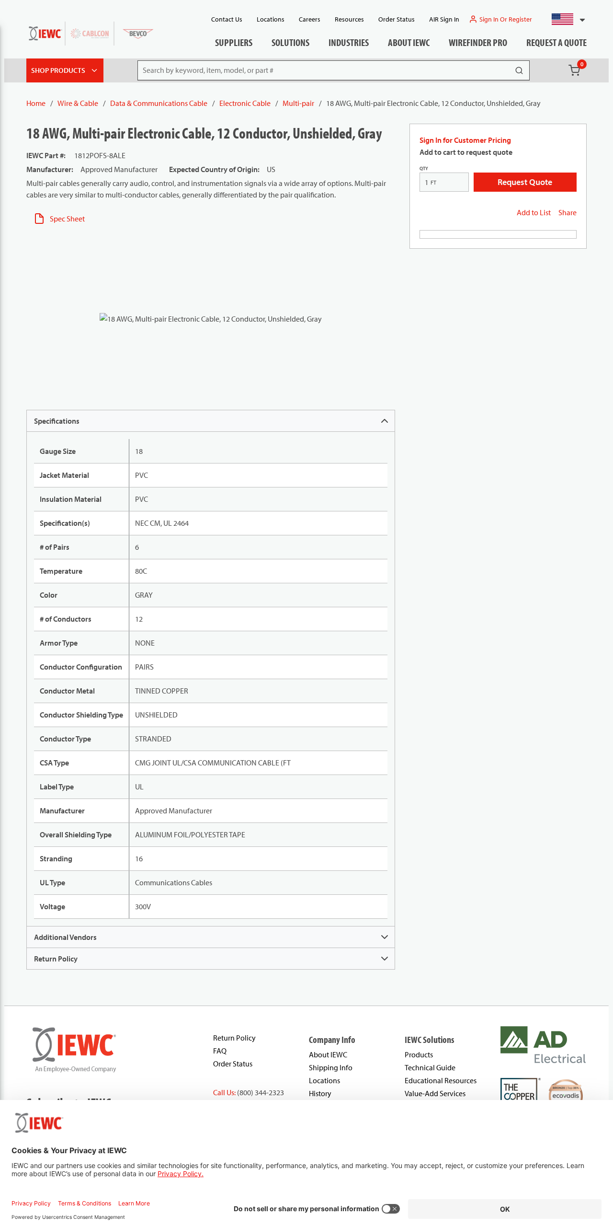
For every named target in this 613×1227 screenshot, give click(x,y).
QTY (424, 168)
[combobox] (564, 19)
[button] (564, 19)
